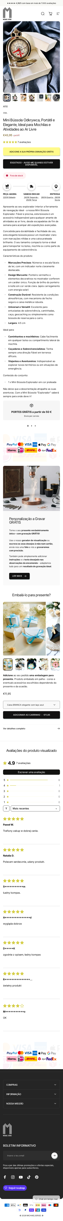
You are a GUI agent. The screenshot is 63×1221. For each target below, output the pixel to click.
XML (5, 113)
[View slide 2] (31, 426)
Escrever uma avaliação (31, 772)
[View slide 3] (35, 426)
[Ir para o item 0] (8, 664)
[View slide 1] (28, 426)
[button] (7, 97)
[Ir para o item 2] (31, 664)
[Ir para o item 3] (43, 664)
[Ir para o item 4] (55, 664)
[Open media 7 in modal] (40, 607)
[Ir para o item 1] (19, 664)
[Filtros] (6, 808)
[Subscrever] (54, 1155)
